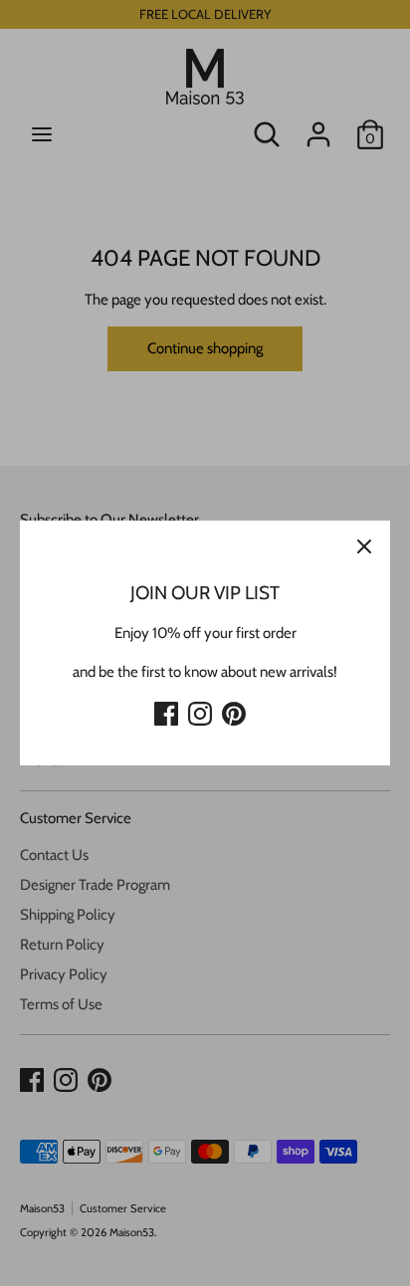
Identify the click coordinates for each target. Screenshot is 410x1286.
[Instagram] (200, 711)
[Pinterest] (234, 711)
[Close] (364, 546)
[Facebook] (166, 711)
